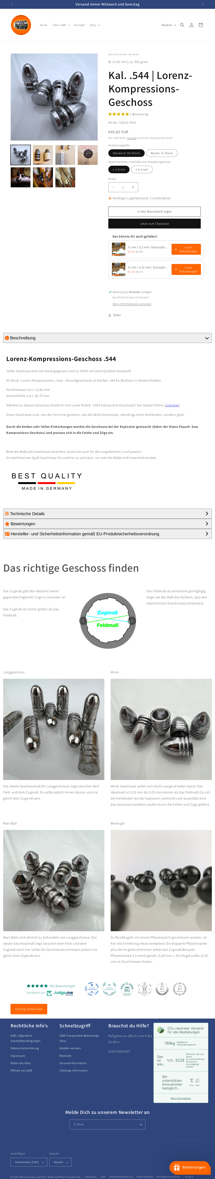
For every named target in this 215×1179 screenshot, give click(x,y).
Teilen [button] (117, 315)
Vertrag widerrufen (29, 1009)
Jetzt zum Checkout (154, 224)
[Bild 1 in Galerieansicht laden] (20, 155)
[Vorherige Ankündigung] (12, 4)
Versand (131, 137)
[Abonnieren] (140, 1124)
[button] (61, 25)
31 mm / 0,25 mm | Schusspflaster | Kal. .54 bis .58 (148, 267)
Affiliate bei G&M (21, 1070)
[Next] (132, 621)
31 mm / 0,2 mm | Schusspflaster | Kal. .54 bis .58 (148, 247)
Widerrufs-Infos (20, 1063)
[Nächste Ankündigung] (203, 4)
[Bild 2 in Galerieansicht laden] (43, 155)
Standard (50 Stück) (126, 153)
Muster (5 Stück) (162, 153)
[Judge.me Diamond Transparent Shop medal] (92, 989)
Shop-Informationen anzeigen (132, 304)
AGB (103, 1176)
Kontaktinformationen (169, 1176)
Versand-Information (73, 1063)
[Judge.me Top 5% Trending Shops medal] (179, 989)
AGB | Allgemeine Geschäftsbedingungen (25, 1038)
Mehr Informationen (181, 1098)
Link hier (172, 405)
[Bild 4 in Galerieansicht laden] (87, 155)
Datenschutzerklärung (24, 1048)
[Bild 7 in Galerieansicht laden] (65, 177)
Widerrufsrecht (145, 1176)
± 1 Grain (119, 169)
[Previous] (83, 621)
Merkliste (65, 1056)
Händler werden (70, 1048)
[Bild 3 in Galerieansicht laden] (65, 155)
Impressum (17, 1056)
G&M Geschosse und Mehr (32, 1176)
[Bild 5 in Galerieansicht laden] (20, 177)
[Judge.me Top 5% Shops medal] (162, 989)
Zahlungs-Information (73, 1070)
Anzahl (112, 179)
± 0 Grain (142, 169)
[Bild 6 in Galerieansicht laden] (43, 177)
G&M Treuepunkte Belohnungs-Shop (79, 1038)
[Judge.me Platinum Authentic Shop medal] (109, 989)
